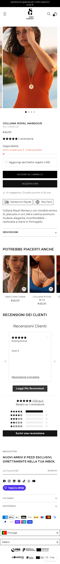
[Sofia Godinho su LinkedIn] (14, 481)
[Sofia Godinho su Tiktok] (24, 481)
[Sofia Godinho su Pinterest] (19, 481)
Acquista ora (30, 184)
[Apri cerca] (49, 14)
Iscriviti (52, 471)
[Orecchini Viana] (15, 274)
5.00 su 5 (38, 400)
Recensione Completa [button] (25, 377)
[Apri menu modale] (5, 14)
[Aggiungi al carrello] (51, 289)
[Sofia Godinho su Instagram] (9, 481)
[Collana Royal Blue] (42, 274)
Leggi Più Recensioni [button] (30, 388)
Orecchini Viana (15, 296)
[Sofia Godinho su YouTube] (34, 481)
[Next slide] (54, 361)
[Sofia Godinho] (30, 13)
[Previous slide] (5, 361)
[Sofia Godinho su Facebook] (4, 481)
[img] (19, 337)
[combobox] (30, 533)
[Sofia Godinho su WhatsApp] (29, 481)
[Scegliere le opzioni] (24, 289)
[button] (10, 138)
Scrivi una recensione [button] (30, 433)
